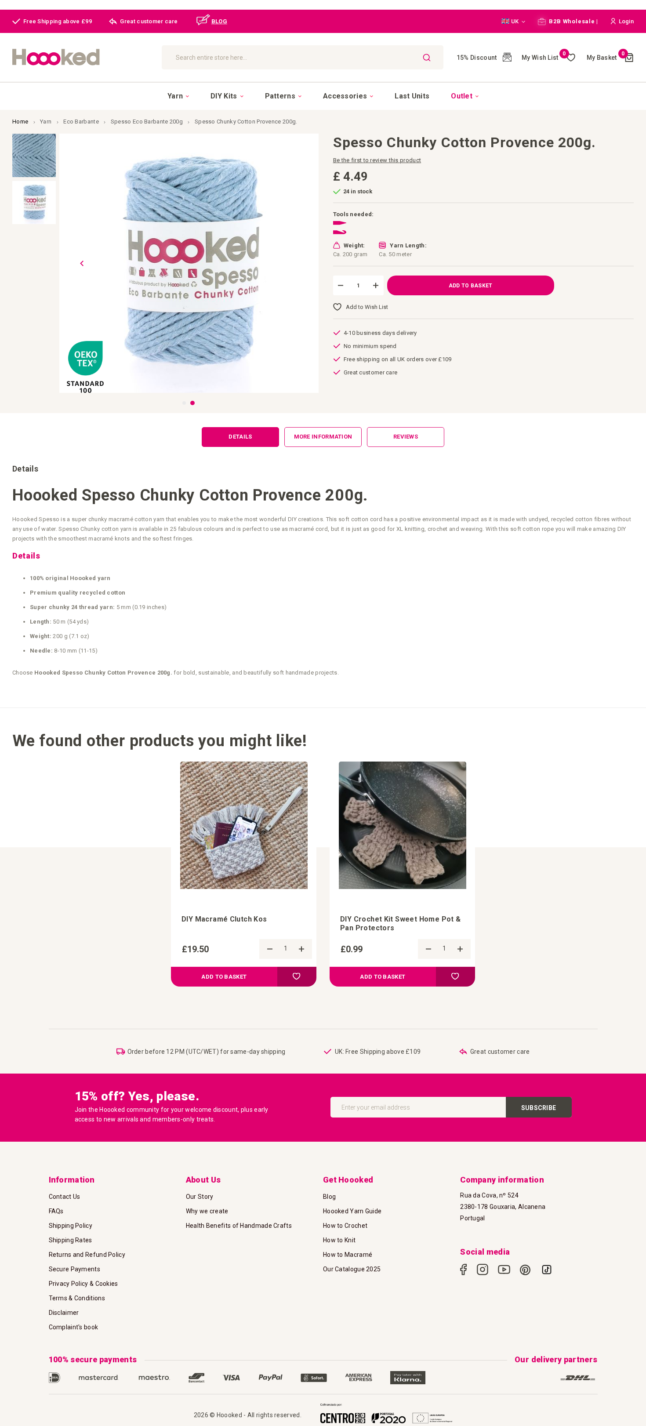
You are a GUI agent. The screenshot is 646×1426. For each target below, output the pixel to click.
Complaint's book (73, 1327)
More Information (323, 436)
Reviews (405, 436)
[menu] (323, 96)
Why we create (207, 1211)
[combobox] (302, 57)
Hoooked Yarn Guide (352, 1211)
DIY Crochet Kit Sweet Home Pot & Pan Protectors (400, 923)
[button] (513, 21)
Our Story (200, 1196)
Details (240, 436)
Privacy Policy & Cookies (83, 1283)
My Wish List (544, 57)
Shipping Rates (70, 1240)
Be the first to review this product (377, 160)
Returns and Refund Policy (87, 1254)
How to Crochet (345, 1225)
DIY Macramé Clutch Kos (224, 919)
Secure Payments (75, 1269)
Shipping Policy (71, 1225)
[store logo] (82, 57)
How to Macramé (347, 1254)
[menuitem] (178, 96)
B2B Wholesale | (573, 21)
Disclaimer (64, 1312)
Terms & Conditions (77, 1298)
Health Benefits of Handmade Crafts (239, 1225)
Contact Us (64, 1196)
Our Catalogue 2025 (352, 1269)
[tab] (240, 437)
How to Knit (339, 1240)
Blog (329, 1196)
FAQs (56, 1211)
